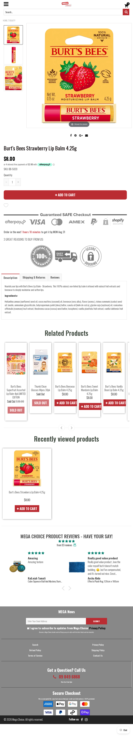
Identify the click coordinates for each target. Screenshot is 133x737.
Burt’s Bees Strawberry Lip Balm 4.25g (27, 492)
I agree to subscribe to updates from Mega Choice (67, 628)
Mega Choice (18, 719)
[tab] (10, 277)
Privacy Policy (97, 628)
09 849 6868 (69, 677)
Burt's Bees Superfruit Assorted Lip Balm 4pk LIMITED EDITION (16, 391)
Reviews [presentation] (55, 277)
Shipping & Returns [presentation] (34, 277)
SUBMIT (96, 621)
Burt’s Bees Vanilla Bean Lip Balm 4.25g (114, 388)
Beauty (12, 20)
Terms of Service (35, 655)
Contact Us (98, 655)
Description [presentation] (10, 278)
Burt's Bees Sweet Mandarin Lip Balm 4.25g (89, 390)
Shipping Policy (97, 650)
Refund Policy (35, 650)
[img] (66, 541)
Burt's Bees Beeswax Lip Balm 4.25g (65, 388)
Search (35, 644)
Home (5, 20)
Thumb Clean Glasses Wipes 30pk (40, 388)
